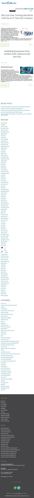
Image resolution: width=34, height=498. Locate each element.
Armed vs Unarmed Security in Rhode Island (11, 112)
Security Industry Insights (7, 357)
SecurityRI (3, 363)
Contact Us (3, 406)
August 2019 (4, 193)
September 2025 (5, 132)
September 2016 (5, 240)
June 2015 (3, 267)
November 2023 (5, 157)
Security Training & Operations (8, 361)
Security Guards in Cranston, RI (8, 453)
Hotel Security (4, 444)
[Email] (15, 487)
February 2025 (4, 139)
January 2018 (4, 216)
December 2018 (5, 204)
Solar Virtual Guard (5, 370)
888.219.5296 (24, 493)
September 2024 (5, 146)
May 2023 (3, 164)
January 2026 (4, 126)
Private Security (5, 339)
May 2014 (3, 290)
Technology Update (5, 375)
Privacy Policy (4, 419)
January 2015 (4, 275)
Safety (2, 350)
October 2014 (4, 281)
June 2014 (3, 288)
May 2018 (3, 213)
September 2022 (5, 173)
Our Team (3, 403)
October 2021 (4, 184)
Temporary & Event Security (8, 437)
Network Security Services (7, 330)
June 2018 (3, 211)
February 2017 (4, 231)
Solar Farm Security (5, 368)
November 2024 (5, 142)
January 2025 (4, 141)
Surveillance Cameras (6, 371)
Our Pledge (3, 404)
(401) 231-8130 (7, 473)
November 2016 (5, 236)
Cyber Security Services (7, 314)
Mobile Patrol (4, 328)
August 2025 (4, 133)
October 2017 (4, 220)
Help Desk (3, 323)
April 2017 (3, 227)
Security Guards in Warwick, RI (8, 455)
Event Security (4, 319)
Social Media (4, 366)
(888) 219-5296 (28, 9)
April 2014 (3, 292)
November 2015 (5, 258)
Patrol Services (4, 433)
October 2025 (4, 130)
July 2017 (3, 222)
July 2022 (3, 175)
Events (2, 321)
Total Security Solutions (6, 379)
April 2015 (3, 270)
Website (3, 384)
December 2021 (5, 182)
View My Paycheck (5, 417)
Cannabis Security (5, 440)
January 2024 (4, 155)
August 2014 (4, 284)
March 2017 (3, 229)
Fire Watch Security (5, 439)
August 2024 (4, 148)
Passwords (3, 334)
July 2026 (3, 125)
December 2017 (5, 218)
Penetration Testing (6, 337)
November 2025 (5, 128)
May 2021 (3, 186)
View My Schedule (5, 415)
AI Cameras (3, 303)
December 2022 (5, 171)
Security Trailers (5, 442)
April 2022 (3, 178)
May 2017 (3, 225)
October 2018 (4, 205)
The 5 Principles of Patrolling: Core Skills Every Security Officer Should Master (16, 114)
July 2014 (3, 286)
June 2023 (3, 162)
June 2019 (3, 195)
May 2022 (3, 177)
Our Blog (3, 408)
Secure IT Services (5, 352)
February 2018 (4, 214)
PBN (2, 336)
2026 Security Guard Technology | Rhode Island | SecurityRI (15, 110)
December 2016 (5, 234)
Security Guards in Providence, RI (9, 448)
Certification (4, 309)
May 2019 (3, 196)
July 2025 (3, 135)
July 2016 (3, 243)
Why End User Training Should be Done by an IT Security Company (17, 16)
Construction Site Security (7, 310)
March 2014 (3, 293)
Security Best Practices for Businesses (10, 354)
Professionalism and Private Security (10, 341)
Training (3, 380)
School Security (5, 446)
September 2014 (5, 283)
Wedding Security (5, 388)
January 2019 (4, 202)
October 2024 (4, 144)
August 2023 (4, 160)
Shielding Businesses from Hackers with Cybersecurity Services (17, 54)
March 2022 (3, 180)
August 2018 (4, 209)
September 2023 (5, 159)
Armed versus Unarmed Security (9, 305)
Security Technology (6, 359)
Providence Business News (7, 345)
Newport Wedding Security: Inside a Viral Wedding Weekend (15, 106)
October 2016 (4, 238)
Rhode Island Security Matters (8, 348)
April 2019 (3, 198)
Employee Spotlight (6, 318)
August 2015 (4, 263)
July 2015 (3, 265)
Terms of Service (5, 421)
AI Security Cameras (6, 431)
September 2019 (5, 191)
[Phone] (18, 487)
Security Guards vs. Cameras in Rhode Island (12, 108)
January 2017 (4, 232)
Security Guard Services (7, 355)
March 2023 (3, 168)
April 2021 (3, 187)
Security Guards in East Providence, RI (10, 449)
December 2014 (5, 277)
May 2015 (3, 268)
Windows (3, 389)
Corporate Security (5, 430)
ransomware (4, 346)
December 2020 (5, 189)
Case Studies (4, 410)
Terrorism (3, 377)
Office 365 (3, 332)
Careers (3, 412)
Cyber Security (4, 312)
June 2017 (3, 223)
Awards (3, 307)
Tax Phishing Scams (5, 373)
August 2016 (4, 241)
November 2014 (5, 279)
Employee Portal (5, 413)
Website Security (5, 386)
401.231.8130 (11, 493)
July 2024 (3, 150)
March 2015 (3, 272)
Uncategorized (4, 382)
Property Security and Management (9, 343)
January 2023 (4, 169)
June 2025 (3, 137)
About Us (3, 401)
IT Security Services (6, 327)
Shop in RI (3, 364)
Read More (5, 45)
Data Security (4, 316)
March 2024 (3, 153)
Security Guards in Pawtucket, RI (9, 451)
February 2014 (4, 295)
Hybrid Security (4, 325)
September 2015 (5, 261)
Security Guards (5, 428)
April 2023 (3, 166)
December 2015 (5, 256)
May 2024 (3, 151)
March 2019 (3, 200)
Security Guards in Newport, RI (8, 457)
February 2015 (4, 274)
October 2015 (4, 259)
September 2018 (5, 207)
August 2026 (4, 123)
